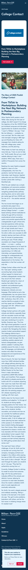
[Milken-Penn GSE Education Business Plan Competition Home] (7, 3)
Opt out (11, 564)
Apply (3, 528)
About (3, 523)
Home (3, 519)
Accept (20, 564)
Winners (4, 536)
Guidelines (4, 532)
